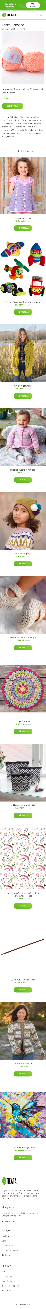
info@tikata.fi (8, 1221)
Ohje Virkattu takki (23, 386)
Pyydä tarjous (32, 5)
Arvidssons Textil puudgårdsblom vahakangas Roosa (23, 894)
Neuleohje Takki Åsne (23, 1063)
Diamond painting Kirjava (23, 1147)
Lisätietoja (12, 106)
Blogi (4, 1271)
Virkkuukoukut (36, 89)
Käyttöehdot (7, 1281)
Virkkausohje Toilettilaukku (23, 805)
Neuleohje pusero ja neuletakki (23, 470)
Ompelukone (7, 1245)
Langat (5, 1241)
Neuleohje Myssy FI (23, 553)
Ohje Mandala (23, 721)
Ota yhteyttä (7, 1276)
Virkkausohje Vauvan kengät (23, 637)
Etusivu (5, 29)
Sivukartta (6, 1290)
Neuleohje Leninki (23, 218)
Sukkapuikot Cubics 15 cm (23, 979)
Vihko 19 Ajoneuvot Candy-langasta (23, 302)
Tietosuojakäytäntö (10, 1286)
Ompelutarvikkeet (21, 89)
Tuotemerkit (7, 1255)
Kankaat (5, 1236)
